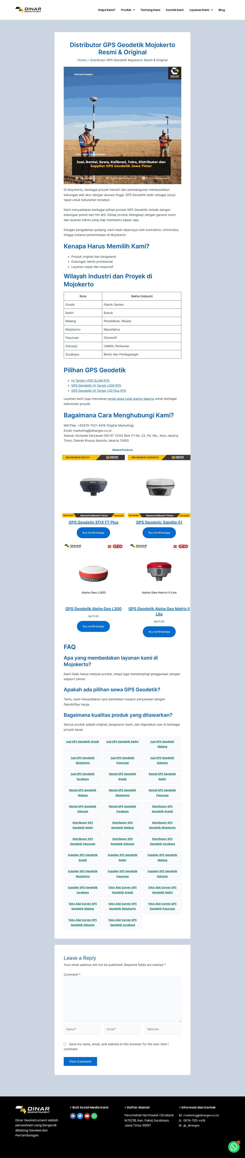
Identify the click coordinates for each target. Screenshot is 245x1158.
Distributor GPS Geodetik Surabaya (162, 841)
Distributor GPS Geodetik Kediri (83, 825)
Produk (126, 10)
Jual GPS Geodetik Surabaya (83, 776)
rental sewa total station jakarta (131, 399)
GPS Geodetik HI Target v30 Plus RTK (98, 391)
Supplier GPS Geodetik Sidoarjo (162, 873)
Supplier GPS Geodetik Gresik (83, 857)
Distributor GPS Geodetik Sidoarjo (122, 841)
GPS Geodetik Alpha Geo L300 (93, 608)
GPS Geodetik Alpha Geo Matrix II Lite (159, 611)
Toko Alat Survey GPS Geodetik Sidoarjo (83, 922)
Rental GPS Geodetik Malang (82, 792)
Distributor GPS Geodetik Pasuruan (82, 841)
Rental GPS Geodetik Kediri (162, 776)
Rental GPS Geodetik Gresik (122, 776)
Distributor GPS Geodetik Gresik (162, 809)
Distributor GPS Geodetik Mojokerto (162, 825)
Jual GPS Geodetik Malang (162, 744)
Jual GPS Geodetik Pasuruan (122, 760)
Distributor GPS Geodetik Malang (122, 825)
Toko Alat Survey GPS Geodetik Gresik (122, 890)
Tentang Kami (150, 10)
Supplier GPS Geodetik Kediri (122, 857)
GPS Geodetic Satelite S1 (159, 522)
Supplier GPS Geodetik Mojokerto (83, 873)
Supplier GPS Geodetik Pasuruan (122, 873)
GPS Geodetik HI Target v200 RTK (96, 385)
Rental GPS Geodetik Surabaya (122, 809)
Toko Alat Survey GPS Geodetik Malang (83, 906)
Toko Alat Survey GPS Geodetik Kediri (162, 890)
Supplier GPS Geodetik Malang (162, 857)
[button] (128, 10)
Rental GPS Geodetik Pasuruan (162, 792)
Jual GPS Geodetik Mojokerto (83, 760)
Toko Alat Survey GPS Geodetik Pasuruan (162, 906)
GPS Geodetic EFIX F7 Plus (93, 522)
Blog (222, 10)
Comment (72, 974)
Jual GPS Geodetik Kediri (122, 741)
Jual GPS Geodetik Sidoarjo (162, 760)
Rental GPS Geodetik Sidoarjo (82, 809)
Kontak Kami (175, 10)
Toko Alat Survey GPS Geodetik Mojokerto (122, 906)
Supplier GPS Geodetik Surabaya (83, 890)
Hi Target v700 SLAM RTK (90, 380)
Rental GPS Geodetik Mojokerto (122, 792)
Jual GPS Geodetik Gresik (82, 741)
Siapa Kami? (106, 10)
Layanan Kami (199, 10)
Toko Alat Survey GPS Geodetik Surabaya (122, 922)
